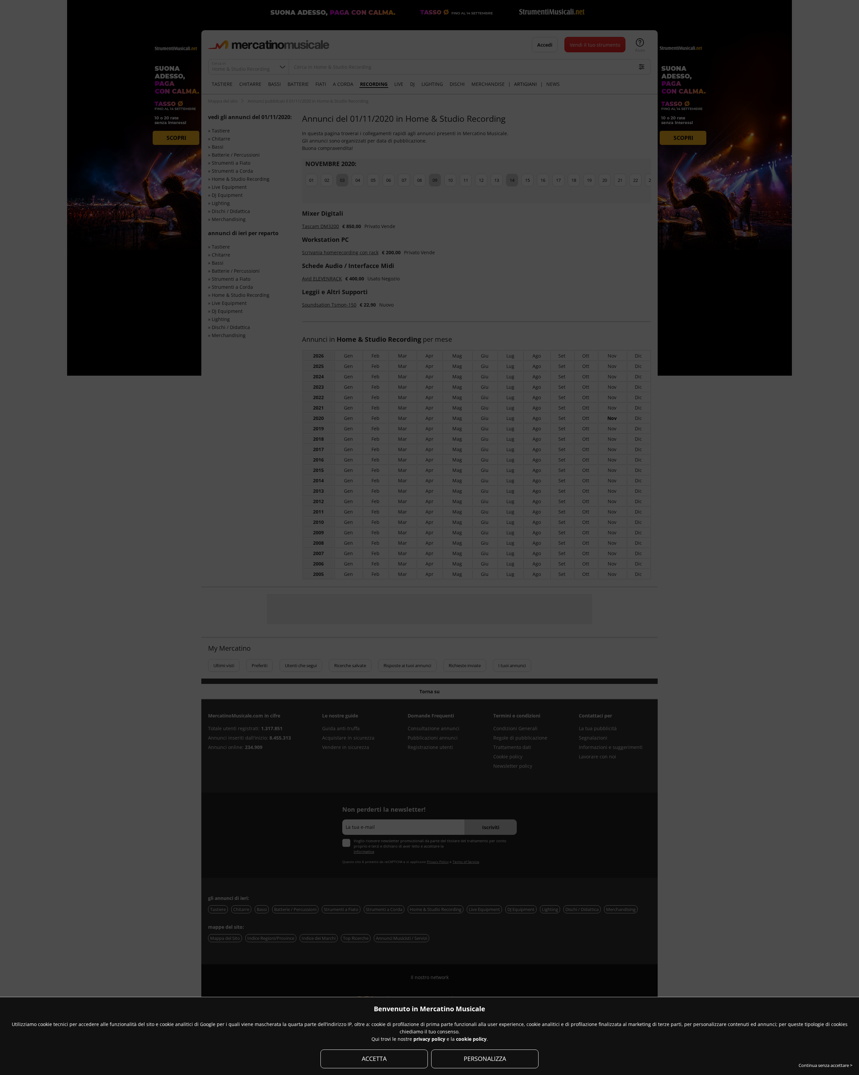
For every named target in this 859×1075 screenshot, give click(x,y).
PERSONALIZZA (485, 1059)
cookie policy (471, 1039)
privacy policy (429, 1039)
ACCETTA (374, 1059)
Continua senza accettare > (825, 1065)
